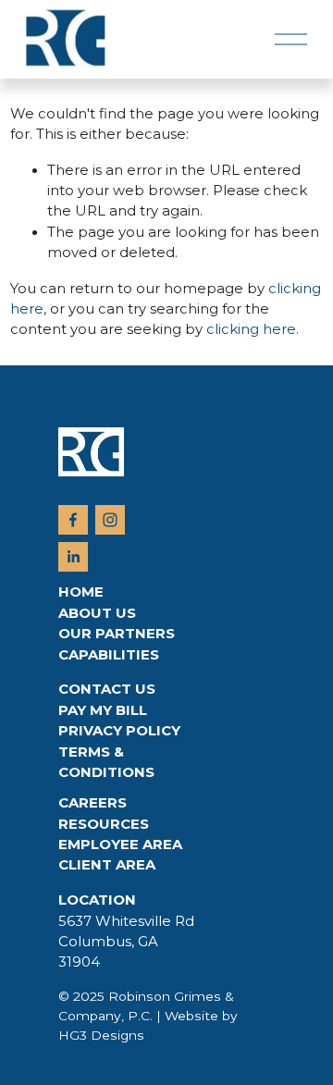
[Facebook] (73, 520)
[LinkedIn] (73, 557)
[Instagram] (110, 520)
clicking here (251, 329)
